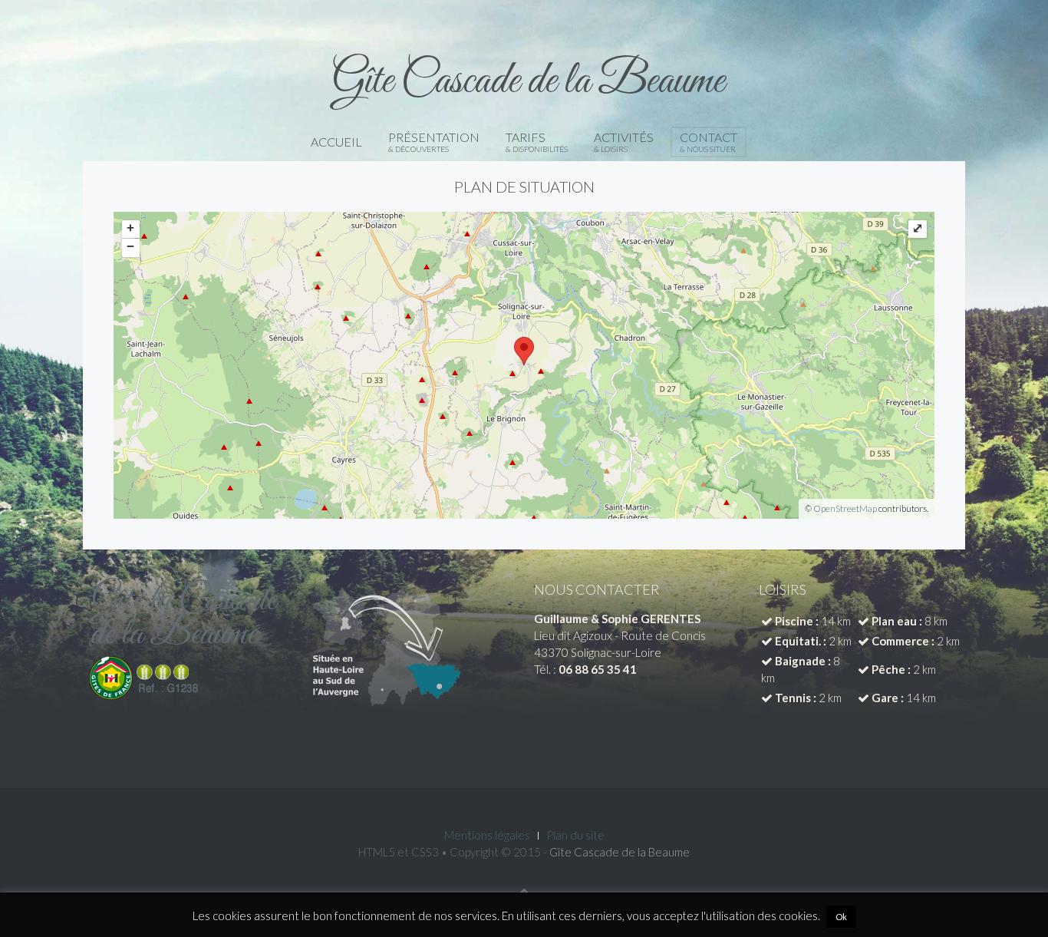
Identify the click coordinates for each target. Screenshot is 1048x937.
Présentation (434, 141)
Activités (624, 141)
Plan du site (575, 835)
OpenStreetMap (845, 508)
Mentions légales (487, 835)
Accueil (336, 141)
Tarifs (537, 141)
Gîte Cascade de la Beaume (619, 852)
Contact (708, 141)
